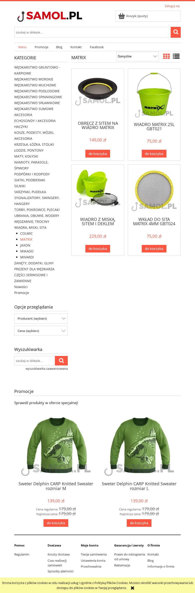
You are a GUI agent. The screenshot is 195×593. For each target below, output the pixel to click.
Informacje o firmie (160, 566)
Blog (150, 560)
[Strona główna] (58, 17)
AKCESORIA (23, 114)
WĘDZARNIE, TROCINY (31, 221)
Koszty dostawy (59, 554)
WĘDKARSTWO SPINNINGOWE (38, 97)
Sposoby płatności (60, 571)
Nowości (21, 287)
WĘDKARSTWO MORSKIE (33, 79)
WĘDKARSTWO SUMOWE (34, 109)
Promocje (21, 292)
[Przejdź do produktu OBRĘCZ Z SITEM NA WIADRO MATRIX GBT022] (98, 94)
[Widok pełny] (176, 56)
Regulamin (21, 554)
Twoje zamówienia (94, 554)
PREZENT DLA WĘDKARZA (34, 269)
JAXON (25, 245)
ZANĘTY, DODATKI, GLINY (34, 263)
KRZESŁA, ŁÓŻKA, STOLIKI (34, 144)
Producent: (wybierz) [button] (32, 318)
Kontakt (153, 554)
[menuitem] (22, 47)
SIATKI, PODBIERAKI (29, 180)
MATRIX (26, 239)
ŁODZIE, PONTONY (29, 150)
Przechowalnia (91, 566)
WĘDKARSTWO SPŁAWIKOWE (37, 103)
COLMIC (26, 233)
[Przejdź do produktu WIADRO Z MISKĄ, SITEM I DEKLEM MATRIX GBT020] (98, 190)
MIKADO (27, 251)
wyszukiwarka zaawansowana (47, 368)
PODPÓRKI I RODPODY (32, 174)
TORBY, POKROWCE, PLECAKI (37, 209)
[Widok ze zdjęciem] (166, 56)
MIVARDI (27, 257)
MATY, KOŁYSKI (26, 156)
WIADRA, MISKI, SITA (30, 227)
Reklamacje (122, 565)
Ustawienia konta (93, 560)
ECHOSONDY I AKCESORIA (35, 120)
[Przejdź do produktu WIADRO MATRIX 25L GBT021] (154, 95)
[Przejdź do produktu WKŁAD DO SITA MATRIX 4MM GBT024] (154, 190)
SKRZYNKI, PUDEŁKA (30, 192)
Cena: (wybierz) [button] (28, 331)
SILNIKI (19, 186)
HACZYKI (21, 126)
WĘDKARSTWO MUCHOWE (35, 85)
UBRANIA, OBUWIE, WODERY (36, 215)
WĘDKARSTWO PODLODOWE (37, 91)
